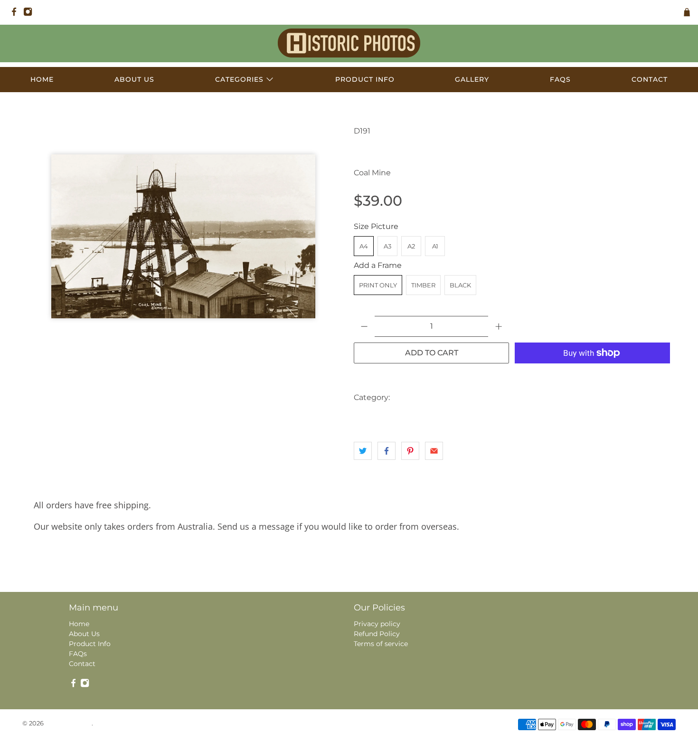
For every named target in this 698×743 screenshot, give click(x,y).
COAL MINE (461, 397)
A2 (411, 246)
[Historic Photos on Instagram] (30, 14)
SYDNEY (423, 416)
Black (460, 285)
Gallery (472, 79)
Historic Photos (68, 723)
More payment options (592, 376)
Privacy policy (377, 623)
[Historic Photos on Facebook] (16, 14)
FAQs (560, 79)
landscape (598, 397)
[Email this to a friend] (434, 451)
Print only (378, 285)
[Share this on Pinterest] (410, 451)
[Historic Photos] (349, 43)
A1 (435, 246)
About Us (134, 79)
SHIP (392, 416)
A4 (363, 246)
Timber (423, 285)
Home (42, 79)
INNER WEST (552, 397)
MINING (636, 397)
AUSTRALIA (415, 397)
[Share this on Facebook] (386, 451)
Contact (650, 79)
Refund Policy (377, 633)
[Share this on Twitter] (363, 451)
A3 (387, 246)
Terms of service (381, 643)
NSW (365, 416)
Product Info (365, 79)
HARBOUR (505, 397)
